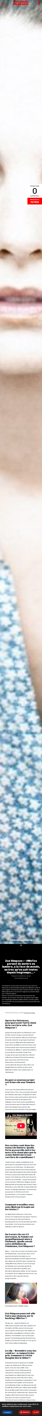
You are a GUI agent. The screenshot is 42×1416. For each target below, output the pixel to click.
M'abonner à (34, 199)
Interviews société (21, 940)
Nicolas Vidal (29, 1013)
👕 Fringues (25, 1412)
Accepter (7, 1412)
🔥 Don (36, 1412)
